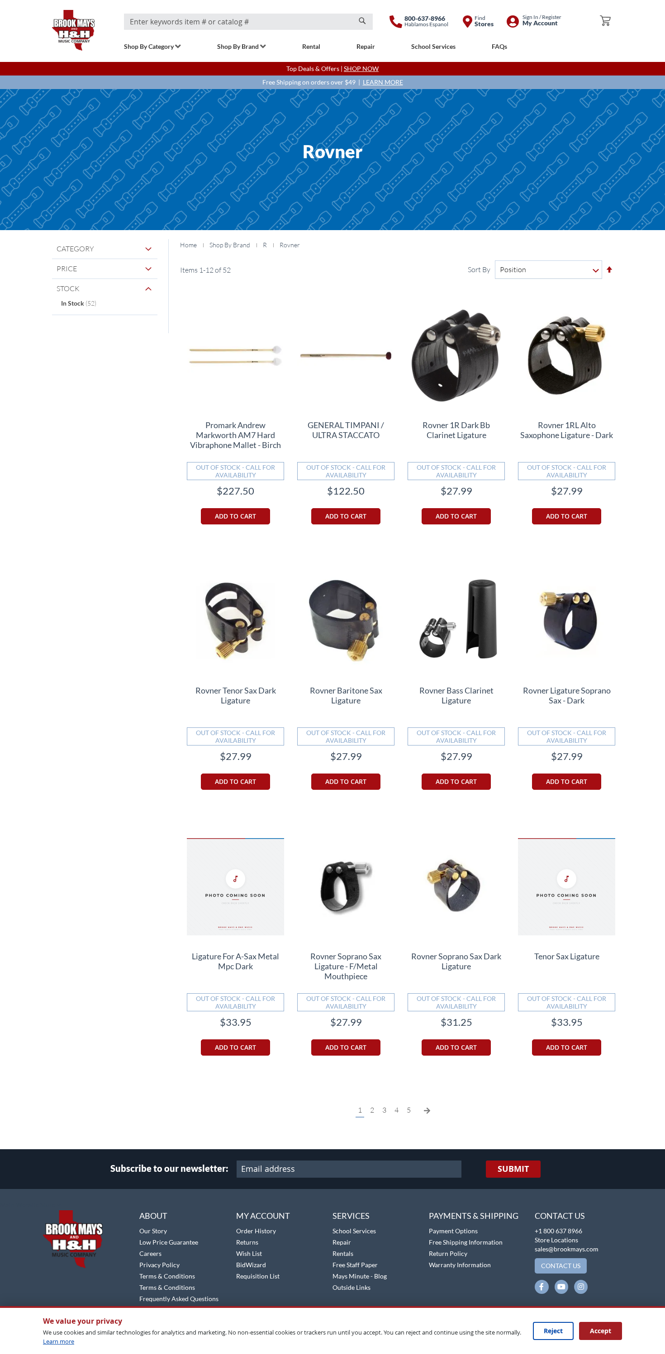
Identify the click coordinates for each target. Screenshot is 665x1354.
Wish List (249, 1253)
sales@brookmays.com (566, 1249)
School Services (354, 1231)
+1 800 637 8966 (558, 1231)
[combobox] (248, 22)
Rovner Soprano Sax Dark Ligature (456, 961)
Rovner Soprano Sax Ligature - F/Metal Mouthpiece (345, 966)
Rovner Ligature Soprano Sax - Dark (567, 695)
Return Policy (448, 1253)
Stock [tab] (68, 288)
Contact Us (560, 1216)
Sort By (479, 269)
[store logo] (73, 30)
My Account (263, 1216)
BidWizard (251, 1265)
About (153, 1216)
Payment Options (453, 1231)
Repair (341, 1242)
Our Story (153, 1231)
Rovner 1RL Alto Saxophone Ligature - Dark (566, 430)
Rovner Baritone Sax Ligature (346, 695)
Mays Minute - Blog (359, 1276)
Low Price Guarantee (168, 1242)
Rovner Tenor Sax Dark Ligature (235, 695)
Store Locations (556, 1240)
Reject (553, 1330)
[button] (30, 1205)
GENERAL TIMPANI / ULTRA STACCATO (346, 430)
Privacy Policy (159, 1265)
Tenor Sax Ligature (566, 956)
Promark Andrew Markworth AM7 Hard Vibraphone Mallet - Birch (235, 435)
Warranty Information (460, 1265)
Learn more (58, 1341)
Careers (150, 1253)
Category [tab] (75, 248)
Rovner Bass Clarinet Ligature (456, 695)
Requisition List (258, 1276)
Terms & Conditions (167, 1276)
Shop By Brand (230, 245)
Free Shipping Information (466, 1242)
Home (189, 245)
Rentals (342, 1253)
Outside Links (351, 1287)
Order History (256, 1231)
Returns (247, 1242)
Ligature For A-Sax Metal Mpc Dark (235, 961)
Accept (600, 1330)
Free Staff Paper (355, 1265)
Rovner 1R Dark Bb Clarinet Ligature (456, 430)
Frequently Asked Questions (178, 1298)
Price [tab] (67, 268)
